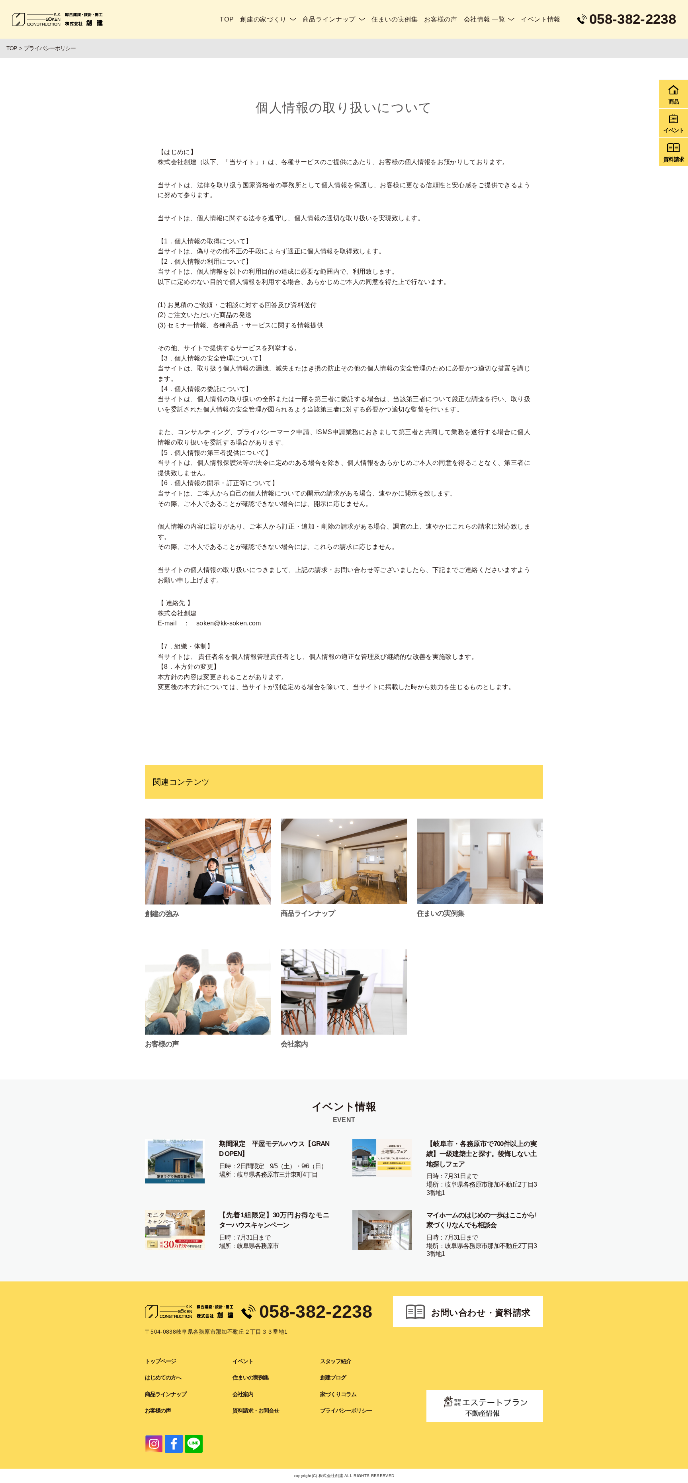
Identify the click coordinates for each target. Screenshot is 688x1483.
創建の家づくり (263, 19)
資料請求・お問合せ (256, 1410)
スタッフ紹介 (335, 1361)
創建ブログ (333, 1377)
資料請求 (673, 159)
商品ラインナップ (329, 19)
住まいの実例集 (394, 19)
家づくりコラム (338, 1394)
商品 (673, 101)
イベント (243, 1361)
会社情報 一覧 (484, 19)
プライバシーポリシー (346, 1410)
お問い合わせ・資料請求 (481, 1313)
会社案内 (243, 1394)
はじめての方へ (163, 1377)
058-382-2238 (315, 1311)
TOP (227, 19)
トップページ (160, 1361)
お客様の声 (440, 19)
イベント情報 (541, 19)
